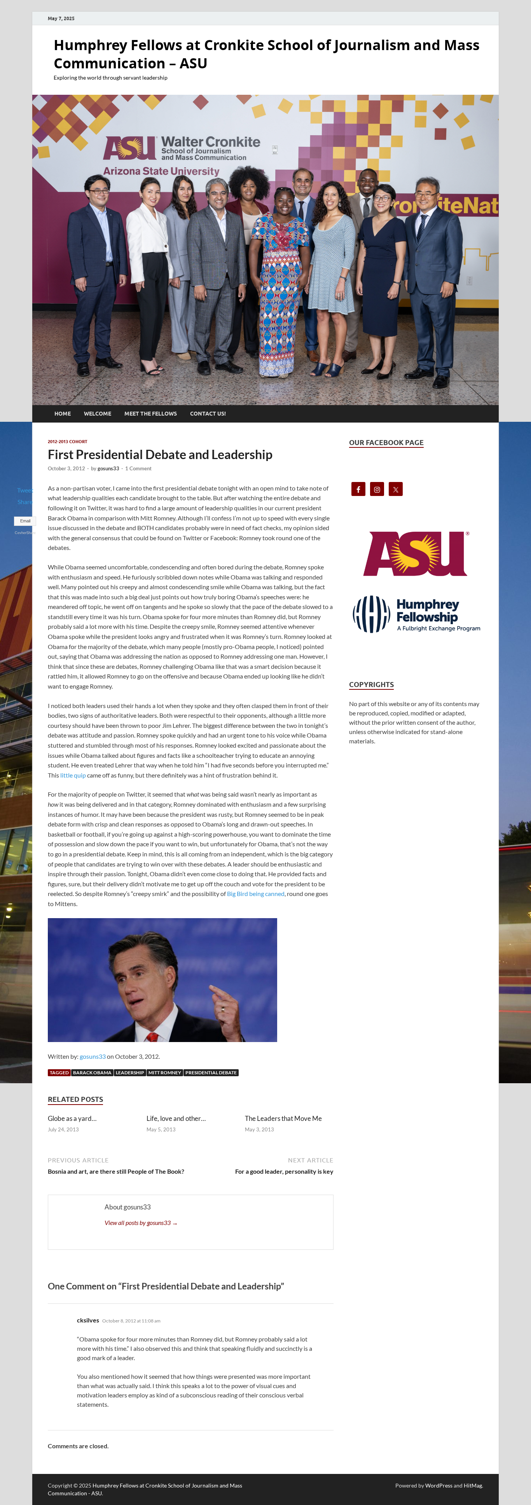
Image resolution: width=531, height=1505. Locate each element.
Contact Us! (208, 414)
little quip (73, 775)
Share (25, 501)
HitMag (473, 1485)
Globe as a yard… (72, 1118)
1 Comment (138, 468)
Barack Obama (92, 1072)
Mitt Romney (164, 1072)
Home (62, 414)
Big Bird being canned (256, 893)
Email (25, 520)
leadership (130, 1072)
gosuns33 (108, 468)
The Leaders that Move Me (283, 1118)
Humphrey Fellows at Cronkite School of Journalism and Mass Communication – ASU (267, 54)
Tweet (25, 490)
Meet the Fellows (150, 414)
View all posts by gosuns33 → (141, 1222)
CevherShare (25, 533)
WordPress (438, 1485)
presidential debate (211, 1072)
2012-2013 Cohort (67, 441)
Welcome (97, 414)
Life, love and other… (176, 1118)
